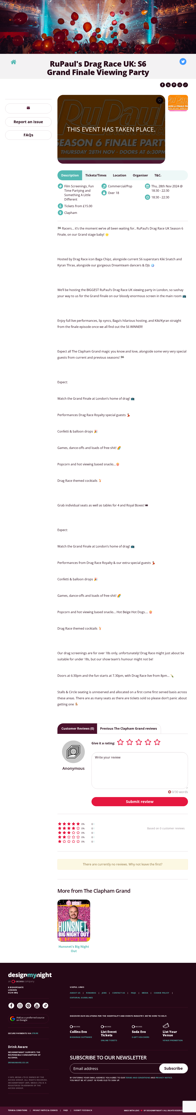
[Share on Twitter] (168, 84)
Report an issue (28, 121)
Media (145, 992)
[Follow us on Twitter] (183, 62)
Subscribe (173, 1068)
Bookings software (81, 1037)
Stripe (35, 1033)
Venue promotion (173, 1040)
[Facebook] (11, 1005)
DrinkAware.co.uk (18, 1062)
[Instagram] (20, 1005)
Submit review (140, 801)
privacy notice (164, 1077)
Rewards (91, 992)
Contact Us (118, 992)
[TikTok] (45, 1005)
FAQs (28, 134)
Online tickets (109, 1040)
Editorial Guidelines (81, 997)
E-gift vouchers (140, 1037)
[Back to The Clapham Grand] (13, 62)
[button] (94, 824)
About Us (75, 992)
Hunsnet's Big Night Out (74, 948)
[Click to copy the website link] (185, 84)
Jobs (104, 992)
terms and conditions (137, 1077)
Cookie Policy (162, 992)
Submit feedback (83, 1110)
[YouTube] (37, 1005)
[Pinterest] (28, 1005)
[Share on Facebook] (162, 84)
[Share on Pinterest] (174, 84)
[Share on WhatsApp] (179, 84)
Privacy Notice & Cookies (45, 1110)
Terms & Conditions (18, 1110)
